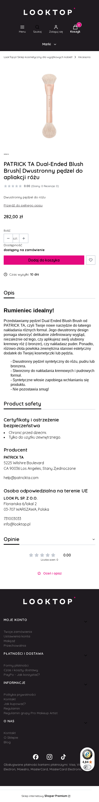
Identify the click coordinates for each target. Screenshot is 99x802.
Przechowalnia (15, 645)
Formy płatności (16, 665)
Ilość (7, 230)
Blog (7, 742)
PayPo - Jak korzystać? (22, 675)
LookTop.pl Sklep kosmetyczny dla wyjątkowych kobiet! (38, 57)
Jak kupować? (15, 704)
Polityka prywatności (20, 694)
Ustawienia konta (17, 636)
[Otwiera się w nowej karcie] (36, 757)
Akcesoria (84, 57)
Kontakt (10, 699)
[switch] (87, 767)
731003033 (12, 518)
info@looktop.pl (17, 524)
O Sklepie (11, 737)
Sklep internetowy (44, 796)
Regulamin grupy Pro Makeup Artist (31, 713)
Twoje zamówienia (18, 632)
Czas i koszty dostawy (21, 670)
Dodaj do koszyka (44, 260)
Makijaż (9, 641)
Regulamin (12, 708)
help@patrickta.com (21, 477)
